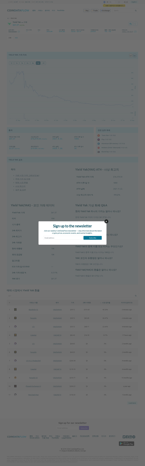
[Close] (106, 221)
